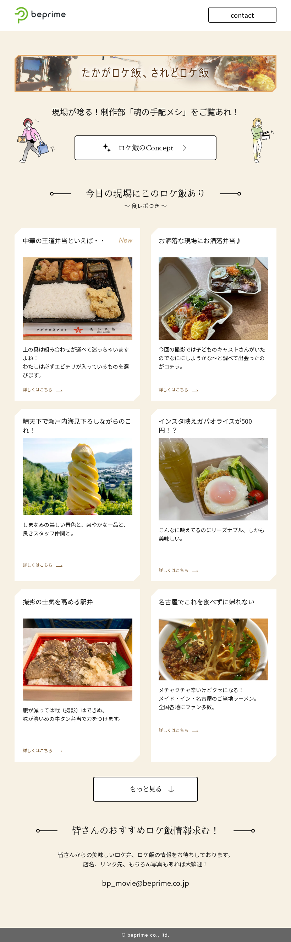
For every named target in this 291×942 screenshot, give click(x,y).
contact (242, 15)
